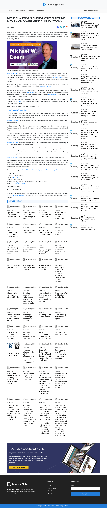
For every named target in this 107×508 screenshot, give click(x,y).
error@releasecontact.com (16, 195)
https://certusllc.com (20, 183)
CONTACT (40, 11)
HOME (11, 11)
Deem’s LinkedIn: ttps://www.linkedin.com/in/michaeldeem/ (46, 170)
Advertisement (52, 491)
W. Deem (16, 73)
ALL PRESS (31, 11)
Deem (61, 77)
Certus (29, 92)
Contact (49, 494)
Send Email (14, 177)
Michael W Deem (12, 121)
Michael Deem (52, 94)
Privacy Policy (51, 488)
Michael (9, 73)
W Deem (48, 87)
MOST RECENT (20, 11)
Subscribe (85, 494)
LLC (33, 92)
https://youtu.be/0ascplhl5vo (17, 110)
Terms (49, 486)
